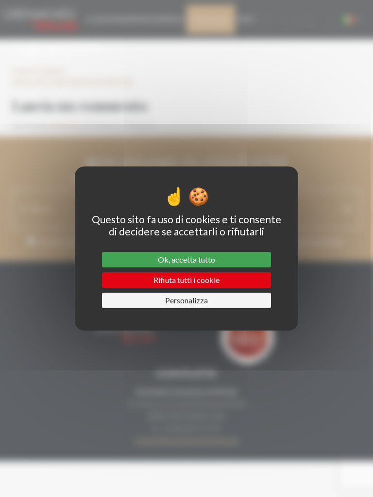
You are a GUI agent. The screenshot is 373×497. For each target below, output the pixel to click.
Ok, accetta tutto (186, 259)
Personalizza (186, 300)
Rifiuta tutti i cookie (186, 279)
